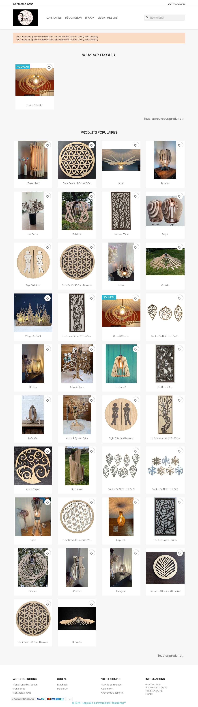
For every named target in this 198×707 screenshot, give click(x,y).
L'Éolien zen (33, 183)
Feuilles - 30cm (165, 387)
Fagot (33, 540)
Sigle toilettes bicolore (121, 438)
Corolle (165, 285)
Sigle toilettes (33, 285)
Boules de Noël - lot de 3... (165, 336)
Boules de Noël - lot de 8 (121, 489)
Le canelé (121, 387)
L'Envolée (77, 642)
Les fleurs (33, 234)
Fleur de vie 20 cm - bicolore (33, 642)
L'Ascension (77, 489)
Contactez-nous (23, 4)
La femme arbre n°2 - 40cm (165, 438)
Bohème (77, 234)
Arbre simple (33, 489)
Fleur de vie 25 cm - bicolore (77, 285)
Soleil (121, 183)
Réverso (165, 183)
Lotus (121, 285)
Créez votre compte (112, 692)
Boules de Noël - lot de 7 (165, 489)
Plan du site (19, 688)
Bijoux (89, 17)
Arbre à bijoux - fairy (77, 438)
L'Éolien (33, 387)
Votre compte (111, 679)
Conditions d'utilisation (25, 684)
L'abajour (121, 591)
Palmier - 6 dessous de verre (165, 591)
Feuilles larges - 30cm (165, 540)
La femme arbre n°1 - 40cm (77, 336)
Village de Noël (33, 336)
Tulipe (165, 234)
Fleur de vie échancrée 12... (76, 540)
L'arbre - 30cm (121, 234)
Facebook (62, 684)
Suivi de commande (111, 684)
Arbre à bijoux (77, 387)
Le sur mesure (108, 17)
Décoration (73, 17)
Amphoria (121, 540)
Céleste (33, 591)
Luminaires (54, 17)
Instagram (62, 688)
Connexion (107, 688)
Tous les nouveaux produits (164, 119)
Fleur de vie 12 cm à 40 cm (77, 183)
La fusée (33, 438)
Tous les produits (171, 656)
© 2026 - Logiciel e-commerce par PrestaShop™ (99, 703)
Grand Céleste (34, 105)
